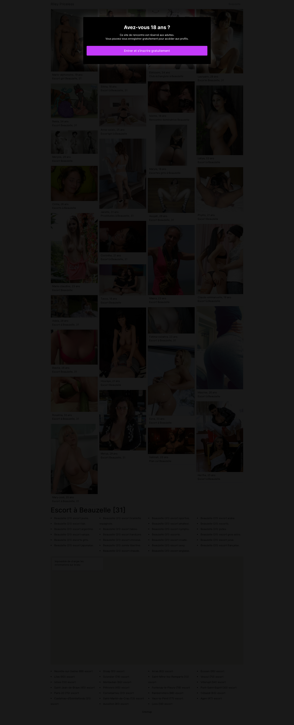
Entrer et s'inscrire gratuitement (147, 51)
